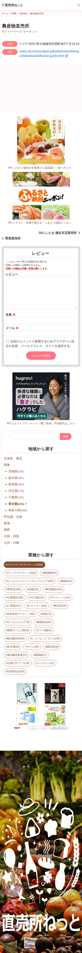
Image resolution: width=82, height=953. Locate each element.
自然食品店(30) (15, 671)
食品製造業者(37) (17, 654)
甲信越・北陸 (13, 516)
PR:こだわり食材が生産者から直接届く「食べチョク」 (41, 167)
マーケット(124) (61, 597)
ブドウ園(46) (44, 630)
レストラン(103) (37, 605)
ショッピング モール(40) (46, 638)
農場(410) (66, 581)
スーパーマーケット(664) (21, 572)
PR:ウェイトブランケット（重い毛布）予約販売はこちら (41, 423)
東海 (7, 523)
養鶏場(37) (41, 654)
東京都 (16, 503)
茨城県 (16, 471)
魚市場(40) (13, 646)
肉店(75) (47, 613)
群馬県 (16, 484)
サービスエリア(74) (18, 622)
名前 (11, 314)
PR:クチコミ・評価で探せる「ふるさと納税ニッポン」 (41, 222)
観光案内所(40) (15, 638)
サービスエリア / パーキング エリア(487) (30, 581)
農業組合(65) (44, 622)
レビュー (12, 274)
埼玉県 (16, 490)
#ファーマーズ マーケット (20, 31)
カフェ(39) (33, 646)
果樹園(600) (50, 572)
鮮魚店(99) (60, 605)
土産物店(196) (15, 597)
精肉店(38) (52, 646)
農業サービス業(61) (18, 630)
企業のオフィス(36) (18, 663)
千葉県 (16, 497)
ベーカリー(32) (45, 663)
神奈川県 (17, 510)
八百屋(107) (14, 605)
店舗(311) (33, 589)
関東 (7, 464)
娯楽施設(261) (54, 589)
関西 (7, 529)
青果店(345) (14, 589)
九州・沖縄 (11, 542)
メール (12, 328)
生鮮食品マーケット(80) (21, 613)
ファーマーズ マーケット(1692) (25, 564)
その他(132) (37, 597)
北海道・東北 (13, 458)
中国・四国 (11, 536)
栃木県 (16, 477)
